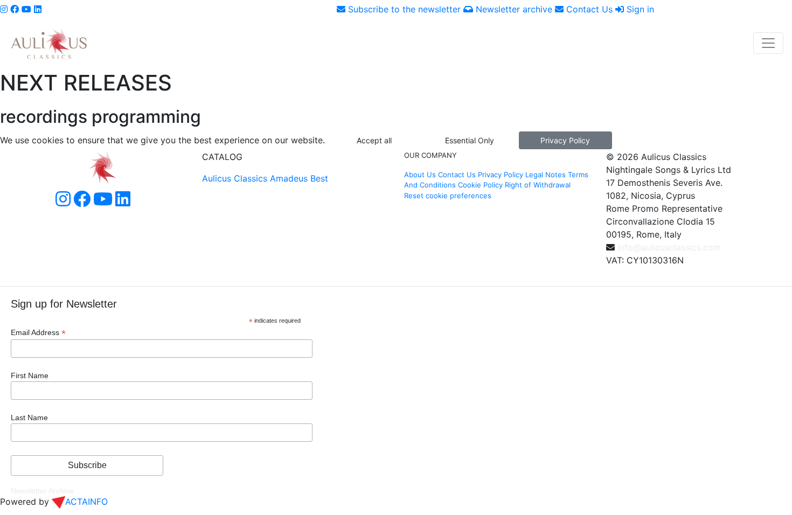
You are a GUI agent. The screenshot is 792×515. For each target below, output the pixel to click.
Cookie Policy (480, 184)
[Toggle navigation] (768, 43)
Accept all (374, 140)
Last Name (29, 417)
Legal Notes (545, 174)
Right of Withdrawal (538, 184)
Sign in (639, 9)
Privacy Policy (565, 140)
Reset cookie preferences (447, 195)
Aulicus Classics (234, 178)
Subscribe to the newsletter (403, 9)
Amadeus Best (299, 178)
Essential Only (469, 140)
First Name (29, 375)
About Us (420, 174)
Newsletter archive (512, 9)
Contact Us (588, 9)
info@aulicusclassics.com (669, 247)
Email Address (38, 333)
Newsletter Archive (42, 490)
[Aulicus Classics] (49, 43)
